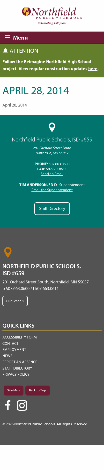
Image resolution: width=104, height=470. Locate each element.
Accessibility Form (19, 337)
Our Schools (15, 301)
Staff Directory (52, 208)
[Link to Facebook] (7, 407)
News (7, 356)
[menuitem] (52, 337)
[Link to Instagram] (22, 405)
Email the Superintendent (52, 190)
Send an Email (52, 174)
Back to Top (37, 390)
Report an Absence (19, 362)
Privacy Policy (16, 374)
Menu (9, 37)
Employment (14, 349)
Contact (10, 343)
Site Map (13, 390)
